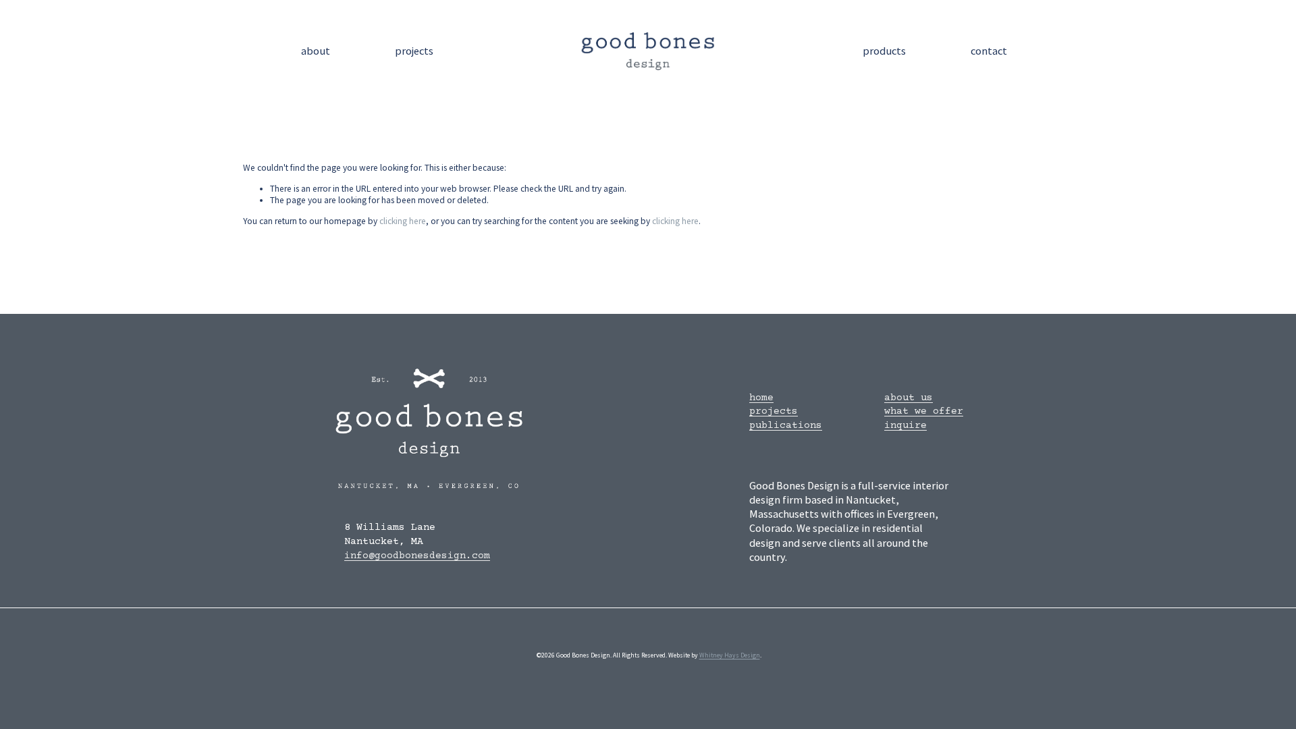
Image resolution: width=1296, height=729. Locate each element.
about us (908, 398)
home (761, 398)
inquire (905, 425)
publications (785, 425)
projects (414, 51)
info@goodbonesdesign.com (417, 556)
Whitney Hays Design (729, 655)
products (884, 51)
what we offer (923, 411)
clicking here (402, 221)
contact (989, 51)
